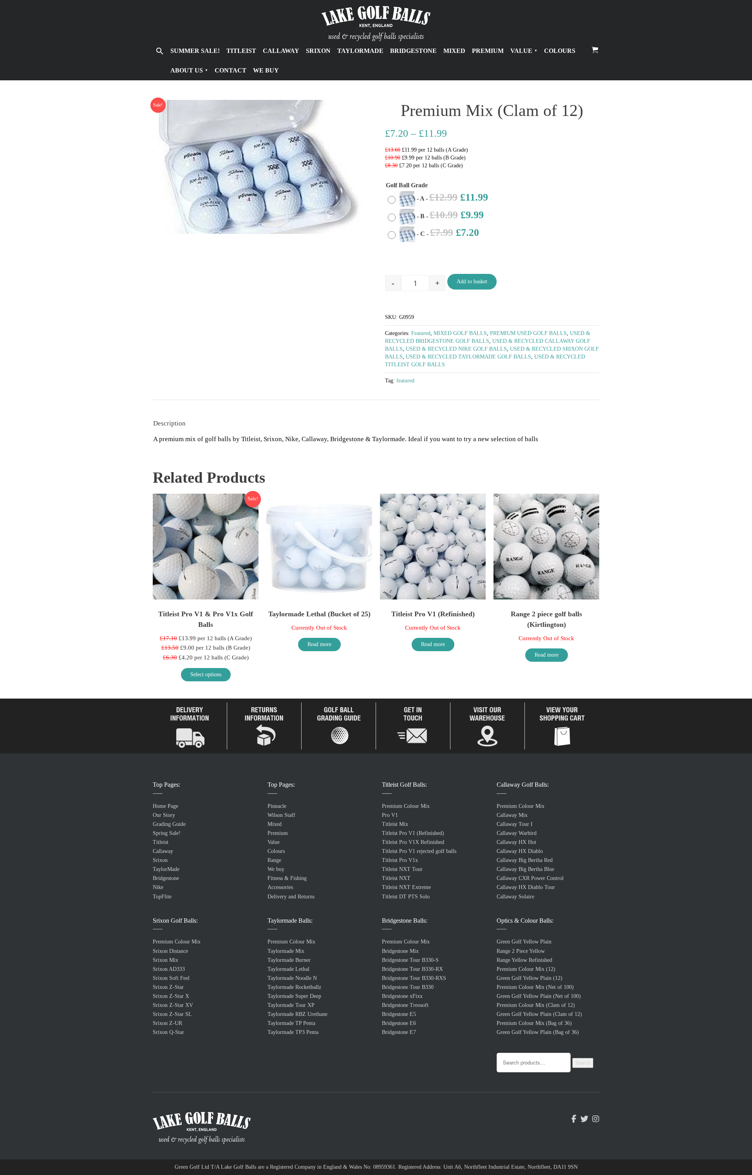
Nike (158, 887)
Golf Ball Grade (407, 185)
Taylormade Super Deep (294, 996)
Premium (488, 50)
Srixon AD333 (169, 969)
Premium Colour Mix (177, 942)
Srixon (318, 50)
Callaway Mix (512, 815)
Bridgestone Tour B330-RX (412, 969)
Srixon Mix (165, 960)
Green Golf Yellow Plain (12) (529, 978)
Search (582, 1063)
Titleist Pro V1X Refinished (413, 842)
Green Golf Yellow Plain (524, 942)
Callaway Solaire (515, 897)
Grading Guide (169, 824)
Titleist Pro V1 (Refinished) (413, 833)
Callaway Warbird (517, 833)
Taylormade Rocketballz (294, 987)
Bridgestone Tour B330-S (410, 960)
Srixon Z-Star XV (173, 1005)
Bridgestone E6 (399, 1023)
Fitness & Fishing (287, 878)
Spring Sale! (167, 833)
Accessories (280, 887)
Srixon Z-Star (168, 987)
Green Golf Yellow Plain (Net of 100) (539, 996)
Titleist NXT (396, 878)
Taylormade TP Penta (291, 1023)
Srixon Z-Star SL (172, 1014)
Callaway (281, 50)
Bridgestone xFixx (402, 996)
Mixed (454, 50)
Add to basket (472, 281)
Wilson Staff (281, 815)
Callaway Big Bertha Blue (525, 869)
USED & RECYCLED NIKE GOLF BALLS (456, 349)
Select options (205, 674)
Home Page (165, 806)
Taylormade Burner (289, 960)
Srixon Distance (170, 951)
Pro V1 (390, 815)
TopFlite (162, 897)
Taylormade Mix (286, 951)
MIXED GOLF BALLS (460, 333)
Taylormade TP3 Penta (293, 1032)
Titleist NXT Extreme (406, 887)
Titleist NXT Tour (402, 869)
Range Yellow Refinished (524, 960)
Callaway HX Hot (516, 842)
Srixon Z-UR (167, 1023)
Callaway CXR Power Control (530, 878)
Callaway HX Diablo (520, 851)
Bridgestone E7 (399, 1032)
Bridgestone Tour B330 (408, 987)
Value (521, 50)
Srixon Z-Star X (171, 996)
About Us (186, 70)
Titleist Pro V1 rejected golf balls (419, 851)
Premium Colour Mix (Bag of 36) (534, 1023)
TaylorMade (360, 50)
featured (405, 381)
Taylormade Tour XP (291, 1005)
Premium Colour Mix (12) (526, 969)
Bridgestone (413, 50)
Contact (230, 70)
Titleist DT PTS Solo (406, 897)
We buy (266, 70)
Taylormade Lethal (288, 969)
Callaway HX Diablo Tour (526, 887)
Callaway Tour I (515, 824)
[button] (160, 52)
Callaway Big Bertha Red (525, 860)
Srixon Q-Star (168, 1032)
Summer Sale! (195, 50)
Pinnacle (277, 806)
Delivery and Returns (291, 897)
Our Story (164, 815)
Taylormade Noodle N (292, 978)
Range (274, 860)
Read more (319, 644)
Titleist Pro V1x (400, 860)
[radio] (440, 199)
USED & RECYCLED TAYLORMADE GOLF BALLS (468, 357)
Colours (559, 50)
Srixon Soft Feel (171, 978)
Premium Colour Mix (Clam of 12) (536, 1005)
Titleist (241, 50)
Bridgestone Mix (400, 951)
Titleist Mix (395, 824)
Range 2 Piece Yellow (521, 951)
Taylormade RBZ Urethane (297, 1014)
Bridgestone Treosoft (405, 1005)
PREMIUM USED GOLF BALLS (528, 333)
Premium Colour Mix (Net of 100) (535, 987)
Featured (420, 333)
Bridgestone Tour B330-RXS (414, 978)
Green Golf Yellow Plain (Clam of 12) (539, 1014)
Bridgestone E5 (399, 1014)
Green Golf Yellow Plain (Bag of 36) (538, 1032)
